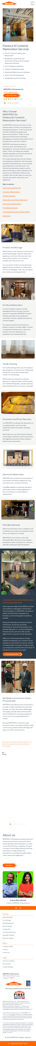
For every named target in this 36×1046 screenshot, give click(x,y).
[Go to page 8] (24, 824)
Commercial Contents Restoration (16, 212)
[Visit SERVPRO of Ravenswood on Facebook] (20, 908)
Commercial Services (11, 654)
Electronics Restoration (12, 204)
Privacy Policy (7, 964)
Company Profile (8, 946)
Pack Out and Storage (12, 188)
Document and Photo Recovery (15, 200)
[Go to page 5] (18, 824)
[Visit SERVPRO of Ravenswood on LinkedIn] (16, 908)
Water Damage (7, 917)
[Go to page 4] (16, 824)
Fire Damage (7, 920)
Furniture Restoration (11, 192)
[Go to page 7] (22, 824)
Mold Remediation (8, 923)
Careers (5, 949)
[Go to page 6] (20, 824)
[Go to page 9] (26, 824)
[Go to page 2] (12, 824)
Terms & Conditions (8, 961)
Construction (7, 929)
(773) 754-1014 (11, 95)
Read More (8, 865)
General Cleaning (8, 938)
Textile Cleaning (9, 196)
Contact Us (6, 952)
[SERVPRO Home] (9, 3)
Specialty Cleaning (8, 935)
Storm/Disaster (7, 926)
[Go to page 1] (10, 824)
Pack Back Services (10, 208)
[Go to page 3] (14, 824)
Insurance (6, 216)
